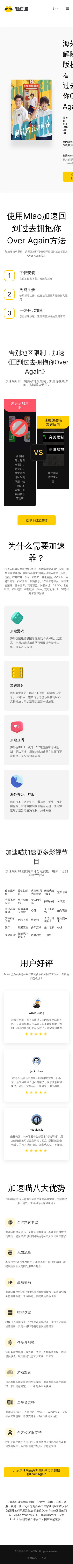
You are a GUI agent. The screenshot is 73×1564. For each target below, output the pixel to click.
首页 (43, 1557)
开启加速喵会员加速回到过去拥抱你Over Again (36, 1472)
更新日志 (32, 1557)
